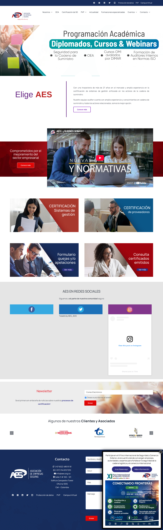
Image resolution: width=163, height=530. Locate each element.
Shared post (126, 371)
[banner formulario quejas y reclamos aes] (44, 244)
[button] (11, 433)
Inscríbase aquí (121, 469)
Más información (141, 469)
